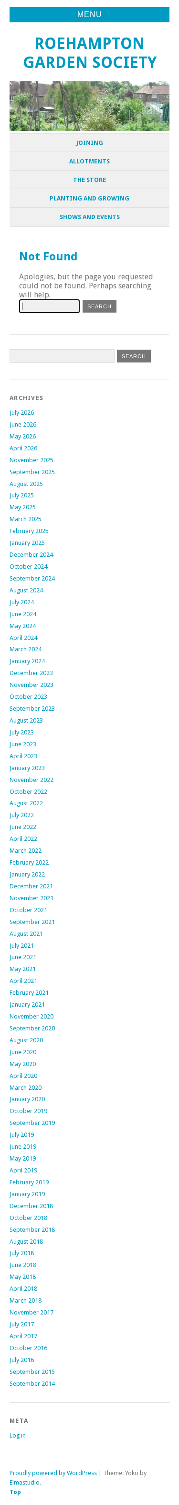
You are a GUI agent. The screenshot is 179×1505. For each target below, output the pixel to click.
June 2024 (23, 614)
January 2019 (27, 1194)
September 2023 (32, 708)
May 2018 (23, 1276)
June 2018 (23, 1264)
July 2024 (22, 602)
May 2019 (23, 1158)
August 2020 (26, 1040)
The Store (89, 179)
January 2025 (27, 542)
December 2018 (31, 1206)
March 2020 (26, 1087)
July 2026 (22, 412)
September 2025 (32, 472)
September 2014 (32, 1383)
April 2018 (23, 1288)
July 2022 (22, 815)
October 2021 (28, 910)
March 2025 (26, 519)
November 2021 (31, 898)
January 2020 (27, 1099)
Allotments (89, 161)
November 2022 (31, 779)
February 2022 (29, 862)
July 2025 (22, 495)
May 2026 (23, 436)
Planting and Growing (89, 198)
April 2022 (23, 838)
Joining (89, 142)
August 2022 (26, 803)
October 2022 (28, 791)
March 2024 (26, 649)
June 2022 (23, 826)
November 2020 (31, 1016)
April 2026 (23, 448)
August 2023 (26, 720)
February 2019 (29, 1182)
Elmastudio (25, 1482)
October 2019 (28, 1110)
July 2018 (22, 1253)
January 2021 (27, 1004)
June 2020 (23, 1052)
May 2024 (23, 625)
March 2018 (26, 1300)
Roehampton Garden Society (90, 53)
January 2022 (27, 874)
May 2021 (23, 968)
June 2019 (23, 1146)
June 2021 (23, 957)
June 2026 (23, 424)
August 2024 (26, 590)
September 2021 (32, 921)
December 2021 (31, 886)
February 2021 (29, 992)
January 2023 (27, 768)
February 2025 (29, 530)
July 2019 (22, 1134)
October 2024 (28, 566)
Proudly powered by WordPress (53, 1472)
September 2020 (32, 1028)
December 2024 (31, 554)
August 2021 (26, 933)
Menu (89, 14)
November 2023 (31, 684)
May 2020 (23, 1063)
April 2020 (23, 1075)
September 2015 (32, 1371)
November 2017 (31, 1312)
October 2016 (28, 1348)
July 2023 (22, 732)
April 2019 (23, 1170)
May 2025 (23, 507)
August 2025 (26, 483)
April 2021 (23, 980)
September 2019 (32, 1122)
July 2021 (22, 945)
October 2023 (28, 696)
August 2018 (26, 1241)
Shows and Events (90, 216)
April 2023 (23, 756)
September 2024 (32, 578)
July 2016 (22, 1359)
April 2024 (23, 637)
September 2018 (32, 1229)
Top (15, 1491)
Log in (18, 1435)
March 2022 (26, 850)
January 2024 (27, 661)
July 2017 (22, 1324)
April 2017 (23, 1336)
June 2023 (23, 744)
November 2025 (31, 460)
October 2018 (28, 1217)
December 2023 (31, 672)
